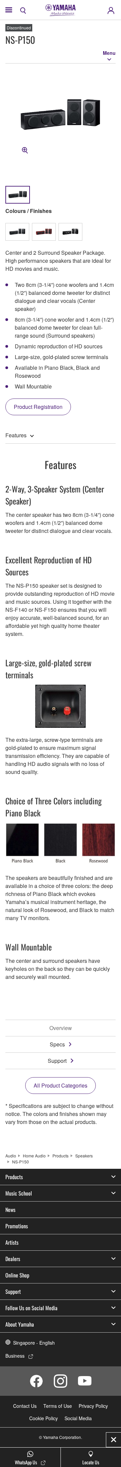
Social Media (78, 1418)
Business (15, 1355)
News (10, 1210)
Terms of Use (57, 1405)
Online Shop (17, 1275)
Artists (11, 1242)
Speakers (84, 1155)
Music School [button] (18, 1193)
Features (16, 435)
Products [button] (14, 1177)
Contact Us (25, 1405)
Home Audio (34, 1155)
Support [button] (13, 1291)
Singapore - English (34, 1342)
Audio (10, 1155)
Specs (57, 1044)
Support (57, 1060)
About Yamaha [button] (19, 1324)
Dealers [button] (12, 1259)
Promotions (16, 1226)
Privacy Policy (93, 1405)
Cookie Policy (43, 1418)
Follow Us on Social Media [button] (31, 1308)
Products (60, 1155)
